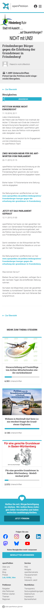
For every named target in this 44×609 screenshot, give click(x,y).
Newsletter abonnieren (22, 555)
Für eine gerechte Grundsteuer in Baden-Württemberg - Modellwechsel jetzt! (22, 473)
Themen (5, 596)
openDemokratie (31, 572)
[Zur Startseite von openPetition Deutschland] (15, 6)
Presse (5, 575)
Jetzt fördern (22, 518)
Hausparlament (30, 575)
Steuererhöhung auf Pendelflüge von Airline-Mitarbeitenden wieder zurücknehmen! (22, 370)
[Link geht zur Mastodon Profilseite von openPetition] (5, 543)
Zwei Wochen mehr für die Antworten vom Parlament (20, 155)
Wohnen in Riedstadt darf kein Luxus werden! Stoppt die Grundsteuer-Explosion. (22, 421)
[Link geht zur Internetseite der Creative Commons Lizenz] (3, 606)
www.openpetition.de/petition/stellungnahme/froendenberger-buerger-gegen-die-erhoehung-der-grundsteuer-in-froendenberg (21, 198)
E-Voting (27, 577)
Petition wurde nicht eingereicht (15, 108)
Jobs (4, 569)
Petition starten (8, 594)
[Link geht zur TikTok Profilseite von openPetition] (27, 536)
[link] (40, 6)
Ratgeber (6, 588)
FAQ (26, 567)
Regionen (6, 599)
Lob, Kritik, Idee (9, 577)
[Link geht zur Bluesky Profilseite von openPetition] (16, 543)
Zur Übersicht (11, 89)
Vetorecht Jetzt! (30, 580)
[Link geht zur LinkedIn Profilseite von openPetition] (38, 536)
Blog (4, 572)
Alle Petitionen (8, 591)
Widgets (27, 569)
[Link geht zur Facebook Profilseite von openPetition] (5, 536)
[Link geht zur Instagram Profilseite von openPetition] (16, 536)
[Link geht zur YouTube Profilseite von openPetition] (27, 543)
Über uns (6, 567)
